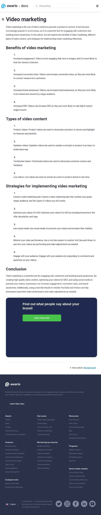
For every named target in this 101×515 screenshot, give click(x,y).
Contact (8, 427)
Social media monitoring (46, 420)
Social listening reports (13, 461)
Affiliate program (75, 450)
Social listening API (12, 472)
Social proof (90, 368)
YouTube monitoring (44, 461)
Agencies (72, 461)
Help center (73, 423)
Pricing (7, 420)
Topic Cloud (9, 464)
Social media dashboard (14, 457)
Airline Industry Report (77, 483)
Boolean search (11, 446)
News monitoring (43, 468)
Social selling (42, 423)
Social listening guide (76, 427)
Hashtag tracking (43, 434)
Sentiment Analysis (12, 450)
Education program (76, 453)
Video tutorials (74, 420)
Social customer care (44, 427)
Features (9, 442)
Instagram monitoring (44, 450)
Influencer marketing (44, 431)
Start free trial (41, 318)
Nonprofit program (75, 457)
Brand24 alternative (12, 483)
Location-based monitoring (14, 453)
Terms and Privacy (11, 431)
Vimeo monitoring (43, 464)
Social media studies (78, 469)
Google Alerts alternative (14, 487)
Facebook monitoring (44, 457)
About (7, 423)
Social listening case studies (15, 434)
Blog (70, 431)
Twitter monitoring (43, 453)
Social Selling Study (76, 472)
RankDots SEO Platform (77, 438)
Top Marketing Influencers (78, 480)
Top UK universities (76, 487)
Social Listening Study (77, 476)
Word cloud (73, 434)
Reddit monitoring (43, 446)
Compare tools (11, 480)
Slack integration (11, 468)
